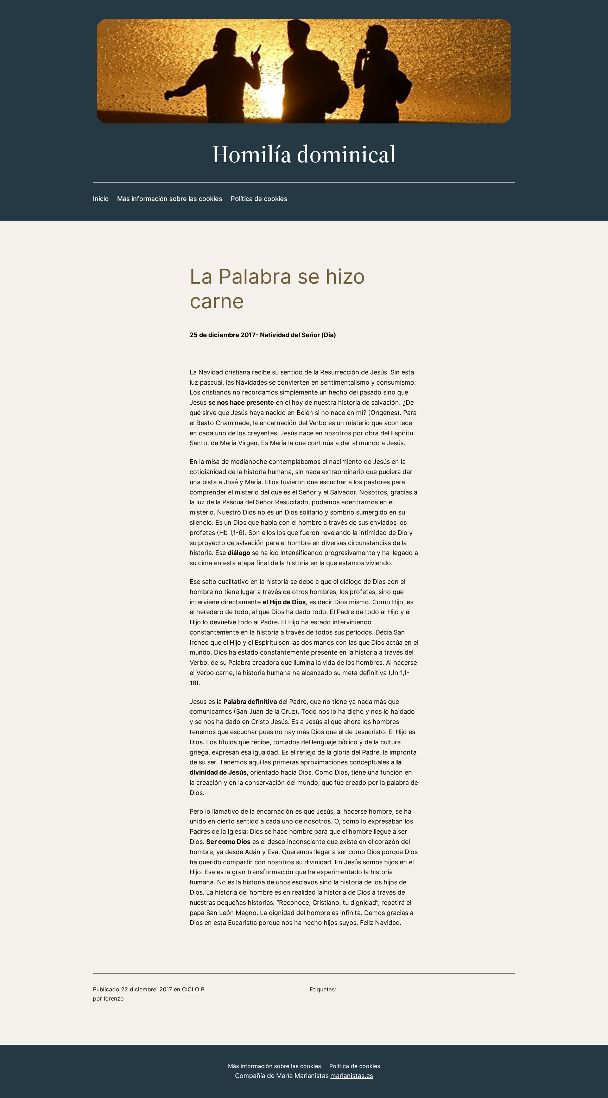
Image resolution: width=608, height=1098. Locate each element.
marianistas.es (351, 1075)
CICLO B (193, 989)
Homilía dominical (304, 154)
